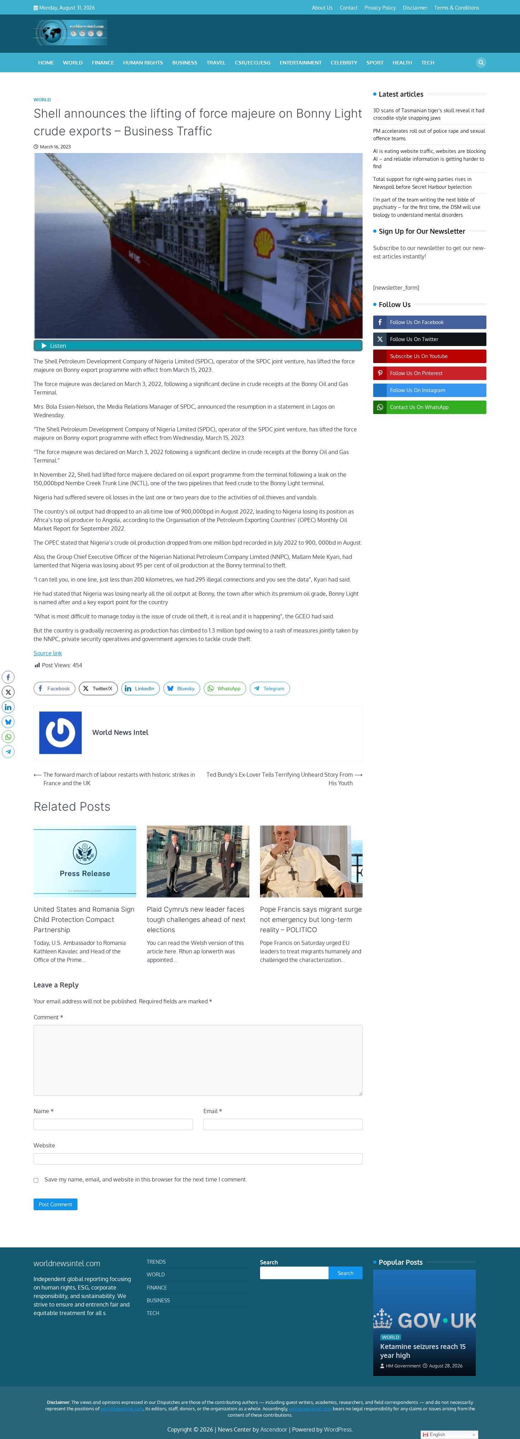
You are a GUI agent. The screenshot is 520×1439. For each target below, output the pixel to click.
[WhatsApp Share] (8, 736)
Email (212, 1111)
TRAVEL (216, 62)
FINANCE (103, 62)
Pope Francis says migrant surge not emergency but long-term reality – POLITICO (311, 919)
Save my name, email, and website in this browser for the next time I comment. (146, 1179)
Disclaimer (415, 7)
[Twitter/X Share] (8, 692)
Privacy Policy (380, 7)
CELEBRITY (344, 62)
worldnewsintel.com (121, 1408)
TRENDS (156, 1261)
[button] (8, 765)
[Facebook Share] (8, 677)
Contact (349, 7)
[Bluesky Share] (8, 721)
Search (269, 1262)
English (436, 1434)
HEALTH (402, 62)
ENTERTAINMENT (301, 62)
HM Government (403, 1366)
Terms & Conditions (456, 7)
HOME (46, 62)
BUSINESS (184, 62)
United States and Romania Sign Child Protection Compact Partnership (84, 919)
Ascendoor (273, 1429)
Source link (48, 653)
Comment (48, 1017)
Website (44, 1145)
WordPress (338, 1429)
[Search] (481, 62)
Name (44, 1111)
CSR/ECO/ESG (253, 62)
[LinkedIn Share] (8, 707)
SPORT (374, 62)
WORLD (73, 62)
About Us (322, 7)
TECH (427, 62)
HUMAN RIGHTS (143, 62)
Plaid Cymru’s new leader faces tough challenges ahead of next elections (196, 919)
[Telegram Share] (8, 751)
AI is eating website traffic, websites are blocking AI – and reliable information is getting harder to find (429, 159)
